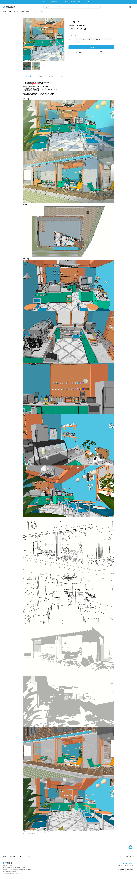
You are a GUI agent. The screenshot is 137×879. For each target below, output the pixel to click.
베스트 (27, 11)
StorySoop (35, 856)
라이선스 (21, 856)
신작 (10, 11)
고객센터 (41, 11)
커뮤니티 (35, 11)
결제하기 (91, 47)
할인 (18, 11)
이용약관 (4, 856)
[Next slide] (63, 42)
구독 (14, 11)
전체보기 (5, 11)
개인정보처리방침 (13, 856)
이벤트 (22, 11)
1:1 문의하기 (121, 869)
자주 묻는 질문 (130, 869)
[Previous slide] (25, 42)
